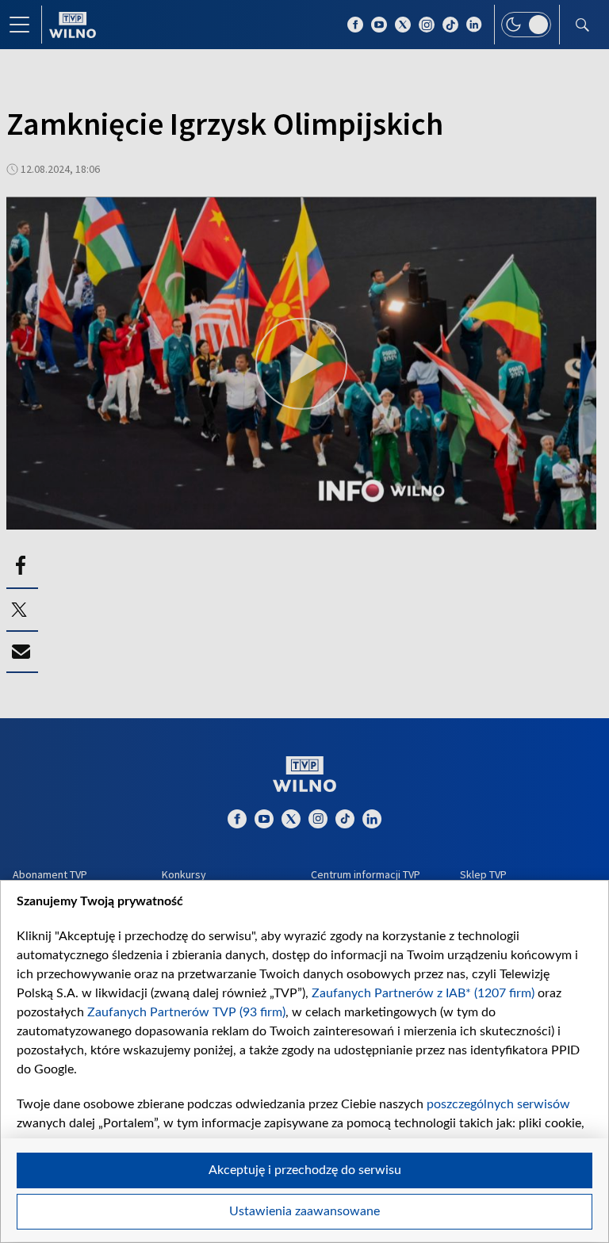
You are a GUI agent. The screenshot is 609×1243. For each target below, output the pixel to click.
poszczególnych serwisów (498, 1104)
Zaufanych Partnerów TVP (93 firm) (186, 1012)
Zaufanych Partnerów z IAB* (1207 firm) (423, 993)
